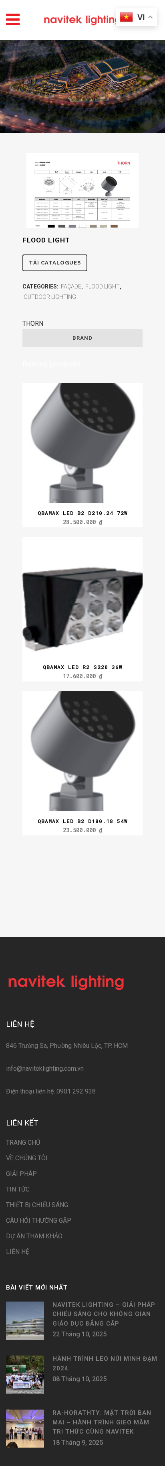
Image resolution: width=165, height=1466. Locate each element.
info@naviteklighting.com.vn (45, 1068)
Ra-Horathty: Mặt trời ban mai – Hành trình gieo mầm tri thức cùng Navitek (101, 1422)
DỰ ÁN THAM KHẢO (34, 1236)
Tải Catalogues (55, 263)
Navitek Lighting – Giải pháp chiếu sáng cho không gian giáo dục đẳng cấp (103, 1314)
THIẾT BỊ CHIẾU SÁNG (37, 1205)
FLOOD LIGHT (102, 286)
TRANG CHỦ (23, 1142)
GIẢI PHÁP (21, 1174)
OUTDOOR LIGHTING (50, 297)
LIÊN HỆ (17, 1252)
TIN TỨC (18, 1189)
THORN (32, 323)
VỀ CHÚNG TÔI (27, 1158)
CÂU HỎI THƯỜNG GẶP (38, 1220)
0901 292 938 (75, 1091)
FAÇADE (71, 286)
